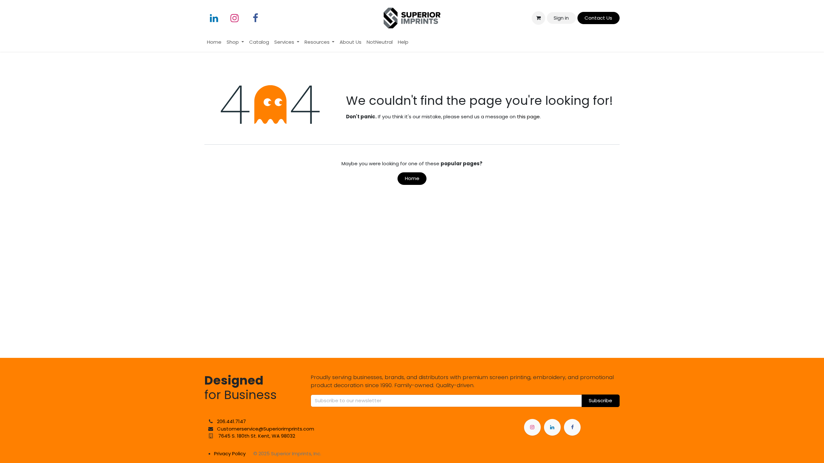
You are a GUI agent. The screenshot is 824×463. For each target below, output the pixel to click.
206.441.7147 (231, 421)
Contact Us (598, 17)
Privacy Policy (230, 453)
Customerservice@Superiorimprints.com (265, 428)
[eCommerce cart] (538, 18)
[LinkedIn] (214, 18)
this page (528, 116)
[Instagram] (234, 18)
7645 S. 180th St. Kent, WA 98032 (256, 435)
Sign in (561, 17)
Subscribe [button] (600, 400)
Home (412, 178)
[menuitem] (214, 42)
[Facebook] (255, 18)
